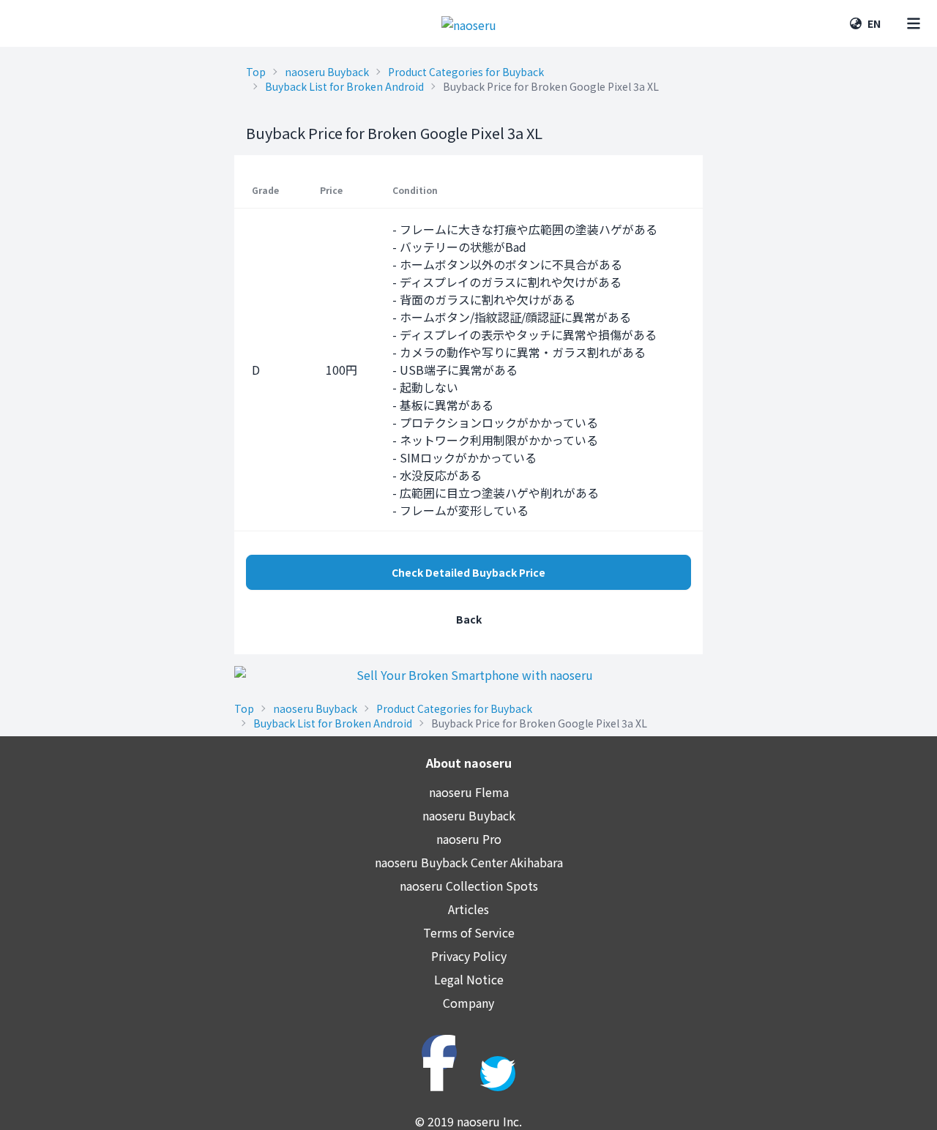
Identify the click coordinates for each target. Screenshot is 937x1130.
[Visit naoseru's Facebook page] (439, 1052)
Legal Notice (469, 979)
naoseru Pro (468, 839)
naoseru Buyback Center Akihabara (469, 862)
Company (468, 1002)
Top (256, 71)
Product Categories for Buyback (466, 71)
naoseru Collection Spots (469, 885)
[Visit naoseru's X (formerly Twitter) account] (497, 1073)
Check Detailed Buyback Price (468, 572)
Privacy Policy (469, 956)
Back (469, 619)
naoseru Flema (469, 792)
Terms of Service (469, 932)
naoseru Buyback (327, 71)
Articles (468, 909)
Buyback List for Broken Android (344, 86)
